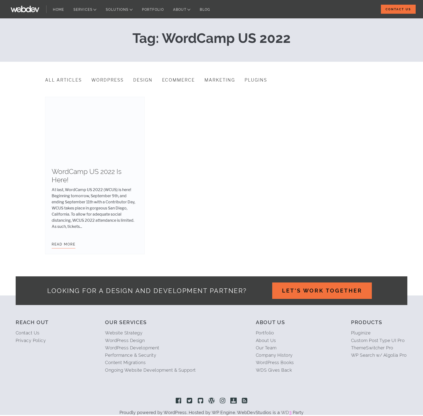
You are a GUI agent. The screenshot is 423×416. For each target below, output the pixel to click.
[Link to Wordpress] (211, 401)
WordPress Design (125, 340)
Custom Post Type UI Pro (378, 340)
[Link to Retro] (233, 401)
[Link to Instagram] (222, 401)
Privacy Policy (31, 340)
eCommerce (178, 80)
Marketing (219, 80)
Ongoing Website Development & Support (150, 370)
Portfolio (153, 10)
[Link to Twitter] (189, 401)
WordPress (107, 80)
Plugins (256, 80)
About (180, 10)
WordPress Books (275, 362)
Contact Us (398, 9)
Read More (63, 244)
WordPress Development (132, 347)
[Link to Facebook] (178, 401)
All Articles (63, 80)
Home (58, 10)
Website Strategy (123, 332)
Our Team (266, 347)
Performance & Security (130, 355)
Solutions (117, 10)
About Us (266, 340)
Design (143, 80)
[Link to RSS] (244, 401)
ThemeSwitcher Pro (372, 347)
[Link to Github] (200, 401)
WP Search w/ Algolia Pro (379, 355)
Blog (205, 10)
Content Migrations (125, 362)
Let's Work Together (322, 290)
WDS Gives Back (274, 370)
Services (83, 10)
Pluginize (361, 332)
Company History (274, 355)
